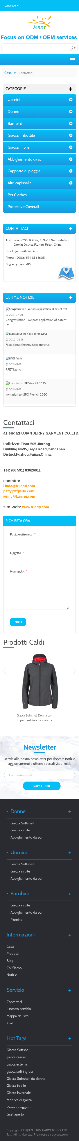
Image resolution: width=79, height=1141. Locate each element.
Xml (10, 1023)
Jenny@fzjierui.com (27, 251)
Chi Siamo (14, 968)
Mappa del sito (18, 1016)
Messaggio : (18, 571)
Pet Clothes (17, 195)
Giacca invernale (19, 1093)
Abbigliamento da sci (25, 159)
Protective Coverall (23, 206)
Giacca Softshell (22, 823)
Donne (13, 111)
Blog (10, 961)
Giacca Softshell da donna (26, 1079)
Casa (8, 73)
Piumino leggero (19, 1107)
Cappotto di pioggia (24, 171)
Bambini (15, 123)
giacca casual (16, 1057)
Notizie (12, 975)
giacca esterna (17, 1064)
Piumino (17, 920)
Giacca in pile (18, 147)
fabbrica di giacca (19, 1100)
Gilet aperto (15, 1114)
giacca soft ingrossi (20, 1071)
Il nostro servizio (19, 1009)
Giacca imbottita (21, 135)
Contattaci (25, 73)
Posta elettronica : (23, 534)
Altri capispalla (20, 183)
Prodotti (12, 953)
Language (10, 5)
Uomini (14, 99)
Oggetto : (17, 553)
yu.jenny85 (23, 264)
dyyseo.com (60, 1134)
